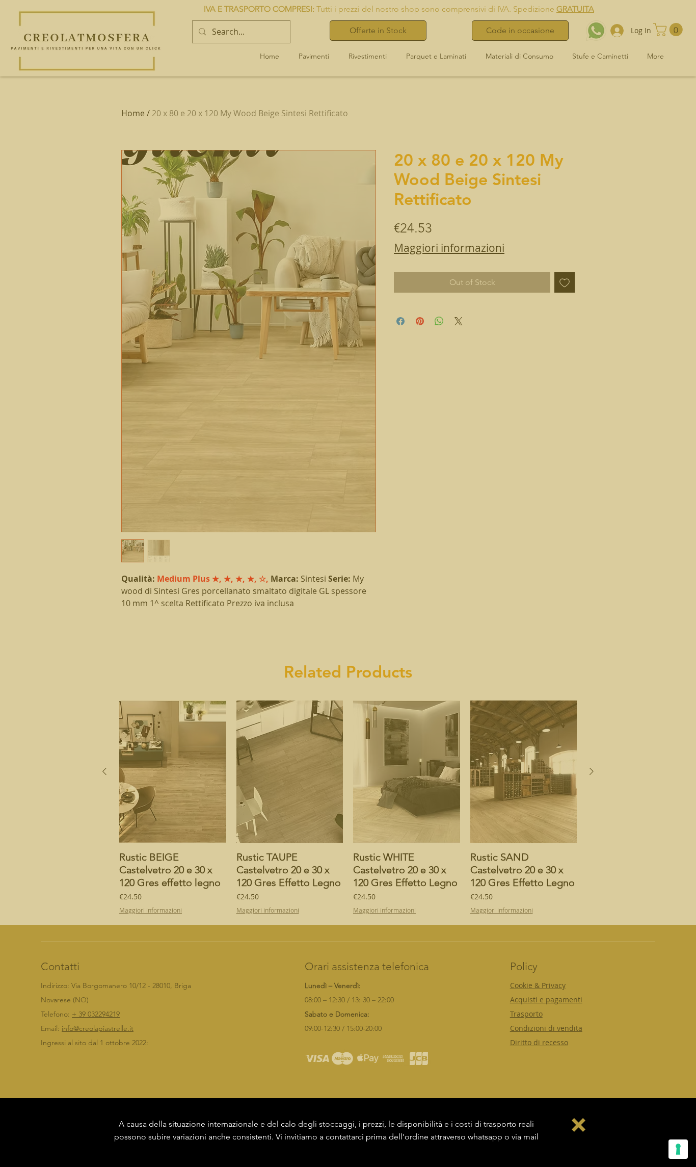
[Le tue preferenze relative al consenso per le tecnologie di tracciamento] (678, 1149)
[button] (578, 1125)
